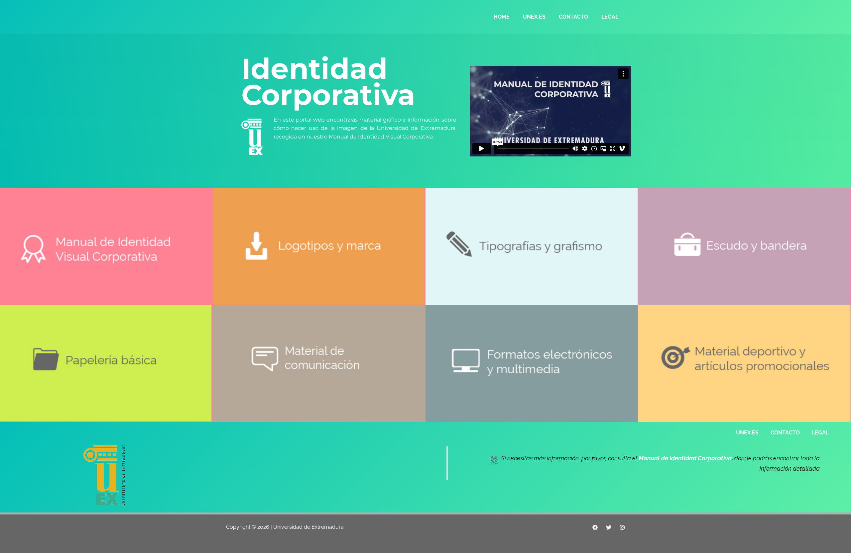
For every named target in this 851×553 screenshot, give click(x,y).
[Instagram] (622, 527)
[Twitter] (608, 527)
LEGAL (609, 17)
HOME (502, 17)
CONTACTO (573, 17)
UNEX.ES (534, 17)
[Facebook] (595, 527)
